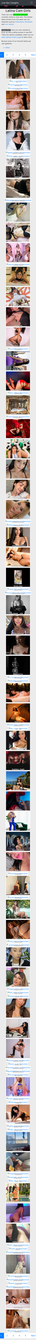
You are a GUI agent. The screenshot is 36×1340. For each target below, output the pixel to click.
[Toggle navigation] (31, 3)
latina (8, 48)
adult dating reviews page (11, 37)
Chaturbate (19, 22)
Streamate (28, 22)
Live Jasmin (9, 24)
